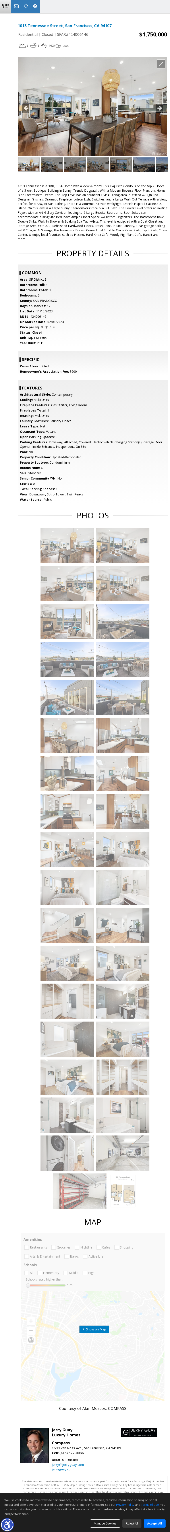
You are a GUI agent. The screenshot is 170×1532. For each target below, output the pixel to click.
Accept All (154, 1523)
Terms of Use (150, 1505)
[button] (7, 1525)
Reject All (132, 1523)
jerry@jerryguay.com (68, 1464)
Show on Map (95, 1329)
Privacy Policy (125, 1505)
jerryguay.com (62, 1469)
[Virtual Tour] (35, 6)
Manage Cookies (105, 1523)
